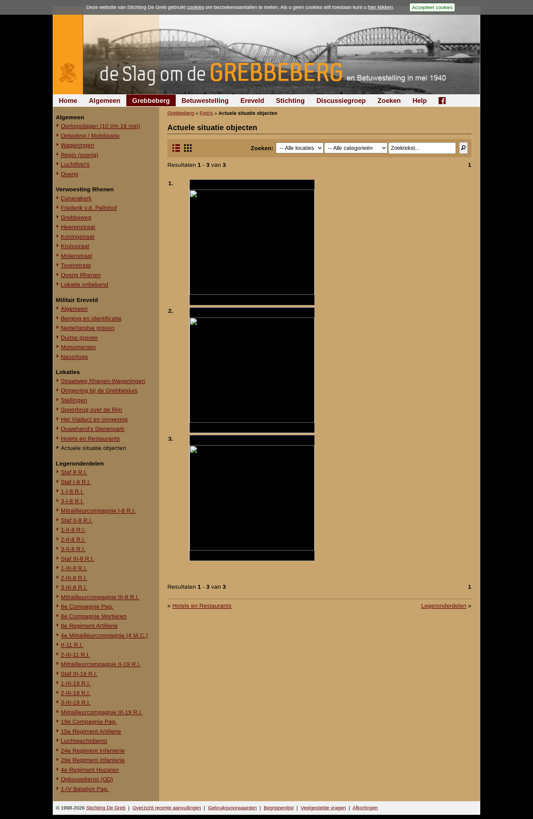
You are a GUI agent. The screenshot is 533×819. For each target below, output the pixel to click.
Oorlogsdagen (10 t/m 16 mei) (100, 126)
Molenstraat (76, 256)
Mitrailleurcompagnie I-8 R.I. (98, 510)
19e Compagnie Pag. (89, 721)
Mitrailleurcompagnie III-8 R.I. (100, 597)
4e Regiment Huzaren (90, 769)
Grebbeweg (76, 217)
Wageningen (77, 145)
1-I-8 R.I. (72, 491)
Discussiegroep (341, 100)
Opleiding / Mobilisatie (90, 135)
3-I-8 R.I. (72, 501)
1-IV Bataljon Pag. (85, 789)
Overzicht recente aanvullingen (166, 808)
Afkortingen (365, 808)
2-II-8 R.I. (73, 539)
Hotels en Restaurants (90, 438)
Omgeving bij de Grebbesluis (99, 390)
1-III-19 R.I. (75, 683)
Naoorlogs (74, 356)
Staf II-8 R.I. (76, 520)
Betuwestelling (205, 100)
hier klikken (380, 7)
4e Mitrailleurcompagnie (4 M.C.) (104, 635)
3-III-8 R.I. (74, 587)
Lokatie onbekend (84, 284)
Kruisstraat (75, 246)
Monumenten (78, 347)
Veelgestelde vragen (323, 808)
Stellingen (74, 400)
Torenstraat (76, 265)
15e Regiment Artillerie (91, 731)
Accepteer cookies (432, 7)
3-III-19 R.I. (75, 702)
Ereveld (252, 100)
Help (420, 100)
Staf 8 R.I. (74, 472)
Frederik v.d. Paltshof (89, 207)
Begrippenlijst (279, 808)
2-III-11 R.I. (75, 654)
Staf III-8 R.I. (77, 558)
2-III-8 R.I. (74, 578)
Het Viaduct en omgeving (94, 419)
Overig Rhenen (81, 275)
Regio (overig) (79, 155)
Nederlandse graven (88, 328)
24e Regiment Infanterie (93, 750)
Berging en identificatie (91, 318)
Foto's (206, 113)
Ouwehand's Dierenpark (92, 428)
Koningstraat (77, 236)
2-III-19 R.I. (75, 693)
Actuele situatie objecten (93, 448)
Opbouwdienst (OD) (87, 779)
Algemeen (104, 100)
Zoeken (389, 100)
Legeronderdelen (443, 605)
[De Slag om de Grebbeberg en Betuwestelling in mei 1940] (266, 50)
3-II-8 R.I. (73, 549)
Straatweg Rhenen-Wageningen (103, 381)
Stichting (290, 100)
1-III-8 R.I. (74, 568)
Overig (69, 174)
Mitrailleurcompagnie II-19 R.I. (101, 664)
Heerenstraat (78, 227)
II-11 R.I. (72, 645)
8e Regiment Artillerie (89, 625)
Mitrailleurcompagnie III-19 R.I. (101, 712)
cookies (195, 7)
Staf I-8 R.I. (76, 482)
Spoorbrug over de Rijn (91, 409)
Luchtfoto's (75, 164)
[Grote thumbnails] (188, 150)
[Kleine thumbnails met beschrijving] (176, 150)
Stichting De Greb (105, 808)
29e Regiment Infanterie (93, 760)
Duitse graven (79, 337)
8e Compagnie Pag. (87, 606)
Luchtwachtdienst (84, 741)
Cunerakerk (76, 198)
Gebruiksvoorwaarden (232, 808)
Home (68, 100)
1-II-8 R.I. (73, 529)
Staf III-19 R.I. (79, 673)
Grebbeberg (151, 100)
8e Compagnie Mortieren (94, 616)
